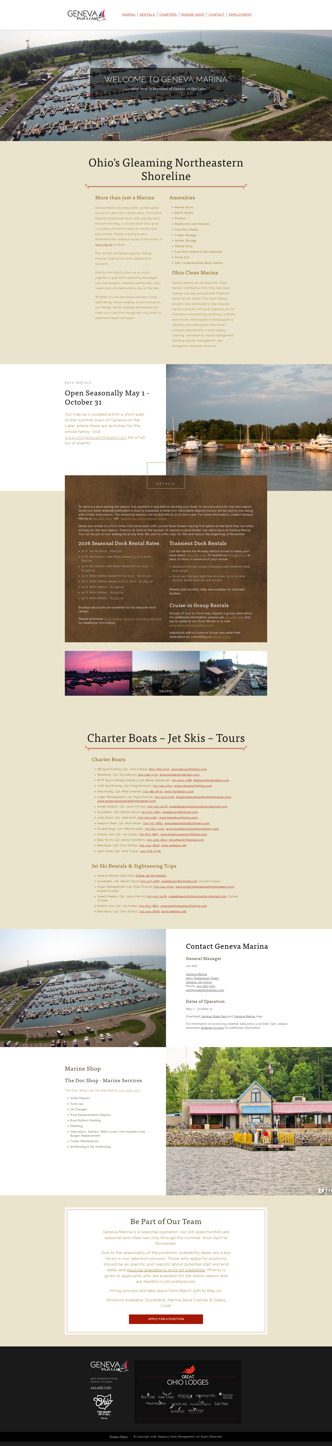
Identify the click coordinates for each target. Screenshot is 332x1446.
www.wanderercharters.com (179, 774)
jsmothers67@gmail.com (186, 840)
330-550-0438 (157, 806)
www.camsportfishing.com (193, 785)
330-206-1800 (157, 840)
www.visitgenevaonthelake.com (96, 437)
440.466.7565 (102, 518)
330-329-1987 (148, 817)
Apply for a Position (166, 1319)
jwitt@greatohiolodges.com (205, 990)
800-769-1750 (159, 769)
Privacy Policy (119, 1436)
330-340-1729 (162, 785)
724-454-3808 (149, 845)
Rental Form (238, 555)
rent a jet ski (103, 244)
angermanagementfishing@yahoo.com (203, 797)
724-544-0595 (164, 797)
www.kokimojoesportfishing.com (183, 834)
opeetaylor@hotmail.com (180, 812)
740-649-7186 (182, 780)
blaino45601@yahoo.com (211, 780)
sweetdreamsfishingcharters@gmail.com (198, 806)
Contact (217, 15)
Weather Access (212, 1027)
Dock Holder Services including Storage (132, 619)
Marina (128, 15)
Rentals (147, 15)
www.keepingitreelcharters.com (187, 823)
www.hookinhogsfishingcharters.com (192, 829)
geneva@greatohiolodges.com (191, 625)
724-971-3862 (153, 823)
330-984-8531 (153, 791)
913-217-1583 (151, 812)
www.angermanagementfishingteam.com (126, 801)
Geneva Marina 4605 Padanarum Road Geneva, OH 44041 (202, 978)
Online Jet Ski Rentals (151, 875)
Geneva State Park (214, 1016)
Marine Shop (192, 15)
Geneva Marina (244, 1016)
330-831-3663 (149, 834)
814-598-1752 (148, 774)
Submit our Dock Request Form (143, 518)
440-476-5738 (150, 851)
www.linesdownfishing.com (178, 817)
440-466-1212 (129, 1090)
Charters (168, 15)
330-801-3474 (154, 829)
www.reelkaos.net (173, 845)
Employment (240, 15)
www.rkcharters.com (179, 791)
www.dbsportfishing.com (189, 769)
